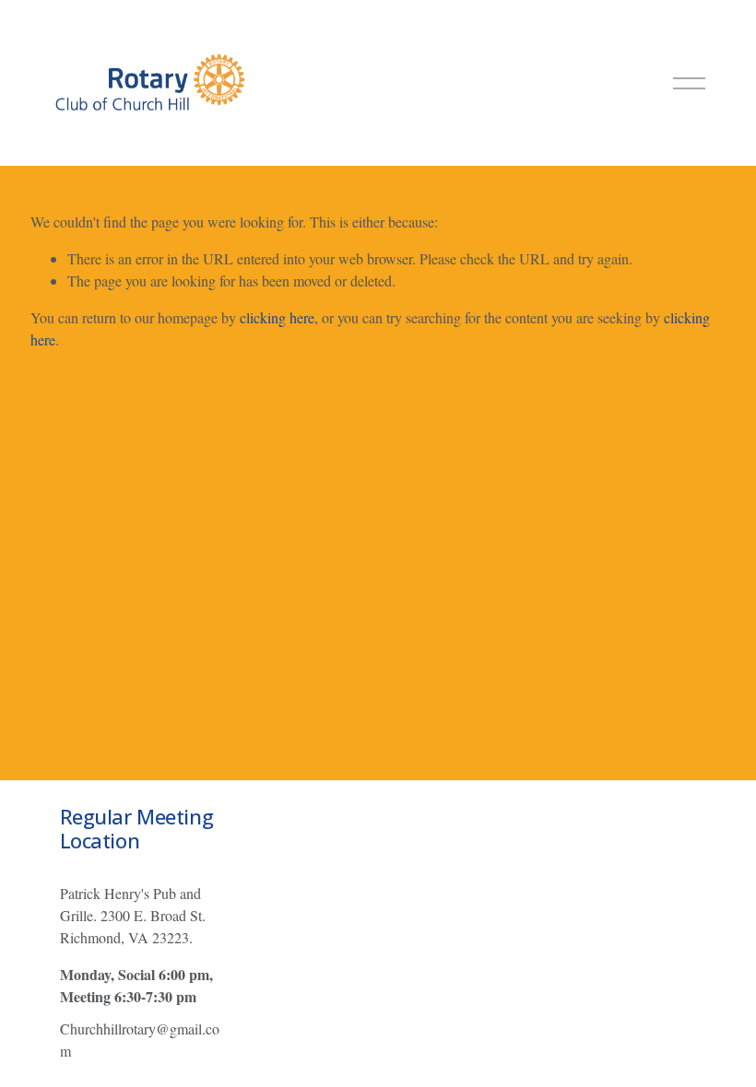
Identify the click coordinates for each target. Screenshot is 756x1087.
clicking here (277, 317)
